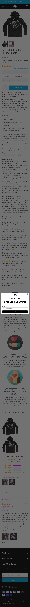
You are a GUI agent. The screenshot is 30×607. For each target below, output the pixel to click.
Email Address (4, 306)
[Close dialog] (28, 294)
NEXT (15, 311)
